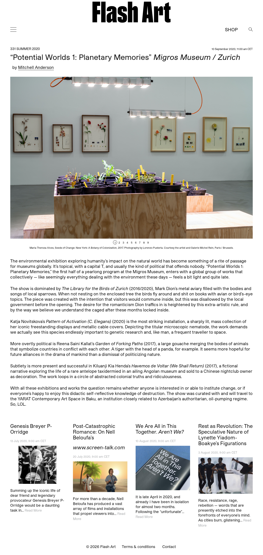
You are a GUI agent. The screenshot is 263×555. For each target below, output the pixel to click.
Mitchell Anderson (36, 67)
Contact (169, 546)
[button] (192, 164)
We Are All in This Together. (160, 429)
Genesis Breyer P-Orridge (31, 429)
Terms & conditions (138, 546)
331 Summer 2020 (25, 49)
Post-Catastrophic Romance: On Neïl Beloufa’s (94, 431)
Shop (231, 29)
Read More (33, 510)
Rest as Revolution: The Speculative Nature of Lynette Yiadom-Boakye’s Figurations (225, 434)
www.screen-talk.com (99, 447)
